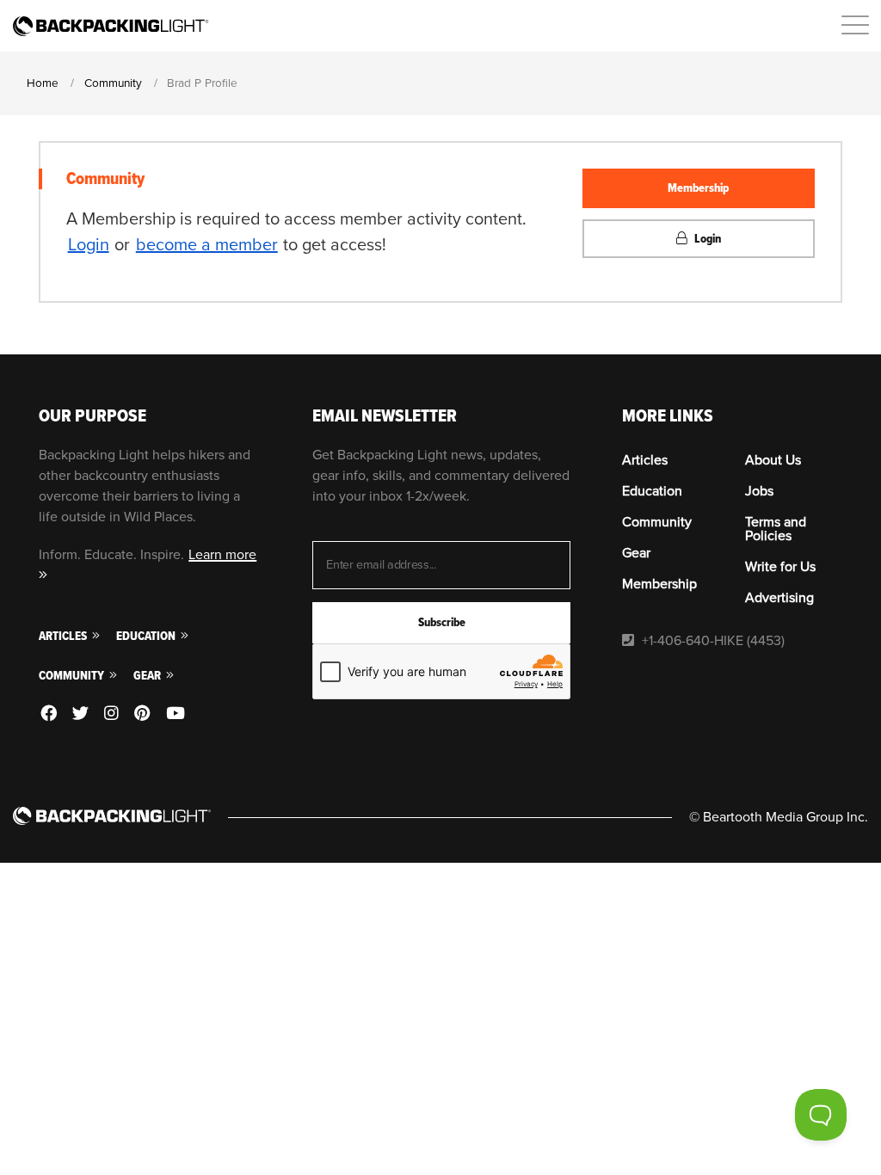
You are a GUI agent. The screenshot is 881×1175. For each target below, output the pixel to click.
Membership (698, 188)
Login (88, 245)
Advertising (779, 597)
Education (147, 636)
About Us (773, 460)
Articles (64, 636)
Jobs (759, 491)
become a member (207, 245)
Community (73, 675)
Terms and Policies (775, 529)
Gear (148, 675)
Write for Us (780, 566)
